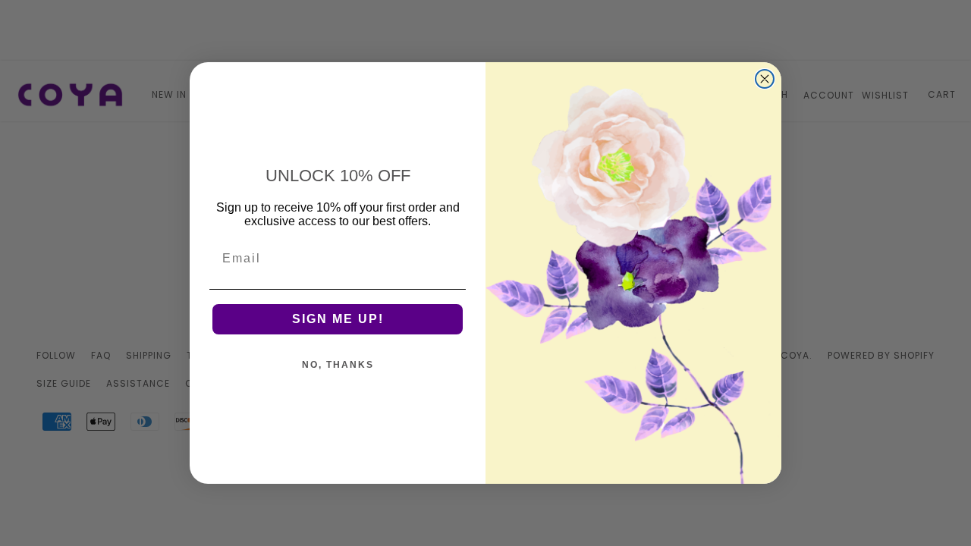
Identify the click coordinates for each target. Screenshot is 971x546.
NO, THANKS (338, 364)
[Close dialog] (765, 79)
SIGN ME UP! (338, 318)
